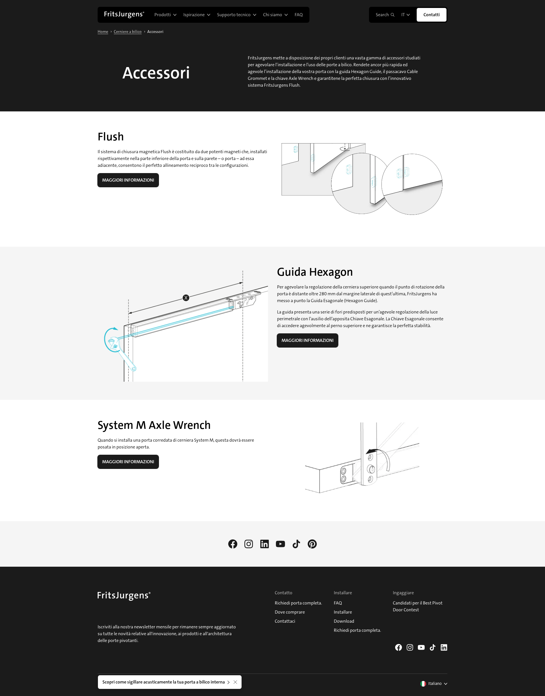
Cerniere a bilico (128, 31)
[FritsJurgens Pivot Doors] (124, 15)
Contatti (432, 15)
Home (103, 31)
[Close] (235, 682)
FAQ (299, 15)
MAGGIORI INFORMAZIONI (128, 180)
